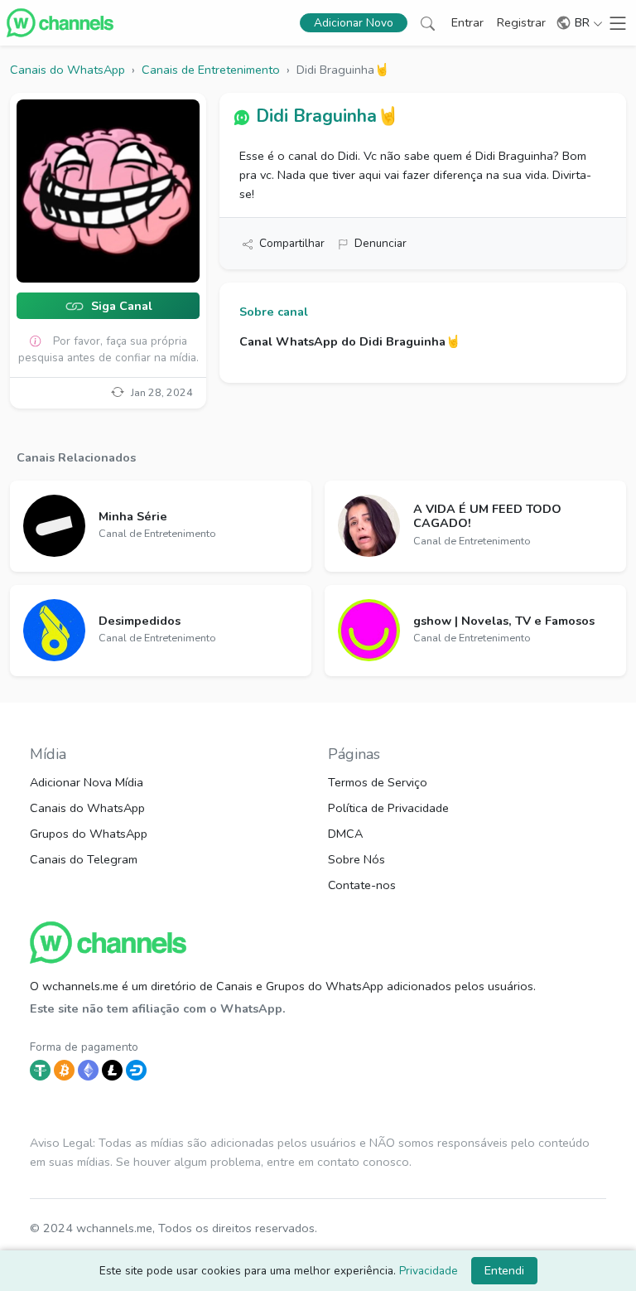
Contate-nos (362, 885)
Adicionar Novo (353, 23)
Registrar (521, 22)
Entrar (467, 22)
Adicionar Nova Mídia (86, 782)
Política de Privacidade (388, 808)
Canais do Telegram (83, 859)
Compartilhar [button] (292, 243)
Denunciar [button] (380, 243)
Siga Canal (120, 306)
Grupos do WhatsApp (88, 833)
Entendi (504, 1270)
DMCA (345, 833)
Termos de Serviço (377, 782)
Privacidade (428, 1271)
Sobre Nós (356, 859)
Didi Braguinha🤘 (327, 116)
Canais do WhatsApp (87, 808)
